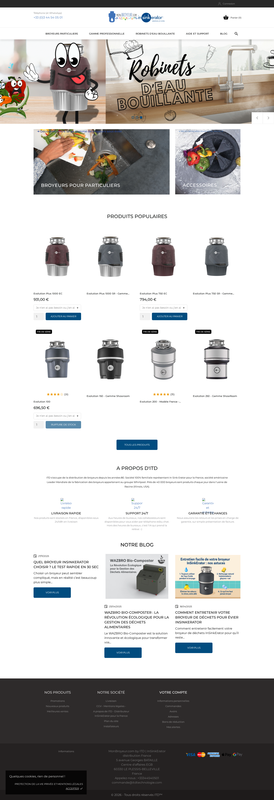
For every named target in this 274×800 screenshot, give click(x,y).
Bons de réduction (173, 721)
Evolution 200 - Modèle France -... (160, 401)
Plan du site (111, 721)
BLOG (223, 33)
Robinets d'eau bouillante (155, 33)
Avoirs (173, 711)
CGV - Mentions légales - (111, 706)
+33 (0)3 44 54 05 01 (48, 17)
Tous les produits (137, 444)
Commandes (173, 706)
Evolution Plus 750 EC (153, 293)
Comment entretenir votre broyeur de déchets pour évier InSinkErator (206, 617)
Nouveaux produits (57, 706)
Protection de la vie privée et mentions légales (49, 783)
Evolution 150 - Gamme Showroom (108, 395)
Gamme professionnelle (107, 33)
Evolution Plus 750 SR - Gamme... (213, 293)
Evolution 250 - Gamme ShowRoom (215, 395)
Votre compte (173, 692)
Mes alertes (173, 727)
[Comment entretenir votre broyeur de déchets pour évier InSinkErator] (207, 576)
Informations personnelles (173, 700)
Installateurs (111, 726)
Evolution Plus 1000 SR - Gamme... (108, 293)
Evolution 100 (42, 401)
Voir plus (52, 592)
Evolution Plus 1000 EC (48, 293)
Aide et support (197, 33)
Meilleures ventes (57, 711)
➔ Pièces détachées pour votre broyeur (201, 131)
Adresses (173, 716)
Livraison (111, 700)
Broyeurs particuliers (61, 33)
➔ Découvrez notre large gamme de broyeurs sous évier (79, 131)
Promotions (58, 700)
